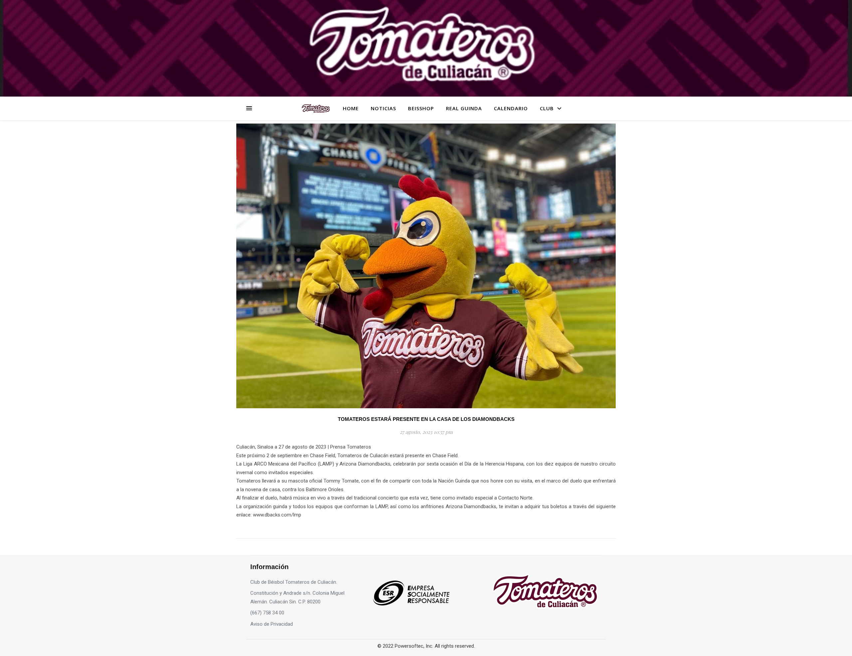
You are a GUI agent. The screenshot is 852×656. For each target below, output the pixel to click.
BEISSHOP (421, 108)
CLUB (547, 108)
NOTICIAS (383, 108)
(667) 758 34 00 (267, 613)
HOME (351, 108)
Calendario (511, 108)
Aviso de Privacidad (271, 624)
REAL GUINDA (464, 108)
